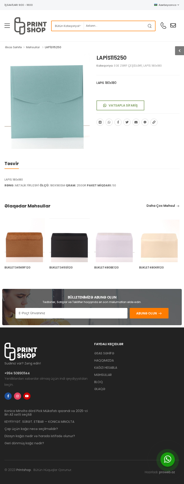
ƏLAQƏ (99, 389)
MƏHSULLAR (103, 375)
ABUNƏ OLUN (146, 313)
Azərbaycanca (167, 5)
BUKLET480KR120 (151, 267)
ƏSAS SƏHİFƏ (104, 353)
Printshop (23, 470)
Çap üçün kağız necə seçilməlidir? (31, 429)
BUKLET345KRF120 (17, 267)
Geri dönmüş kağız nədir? (24, 443)
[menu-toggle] (7, 25)
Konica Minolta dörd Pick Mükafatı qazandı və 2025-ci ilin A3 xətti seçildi (46, 413)
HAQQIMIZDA (104, 360)
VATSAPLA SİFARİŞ (123, 105)
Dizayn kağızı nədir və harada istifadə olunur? (39, 436)
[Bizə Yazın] (167, 459)
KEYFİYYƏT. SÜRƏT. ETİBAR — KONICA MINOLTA (39, 421)
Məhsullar (33, 47)
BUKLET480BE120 (106, 267)
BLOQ (98, 382)
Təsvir (11, 163)
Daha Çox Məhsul (161, 206)
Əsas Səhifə (13, 47)
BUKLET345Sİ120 (61, 267)
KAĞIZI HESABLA (105, 367)
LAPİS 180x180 (152, 65)
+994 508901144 (17, 373)
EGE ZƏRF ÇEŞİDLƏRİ (128, 65)
